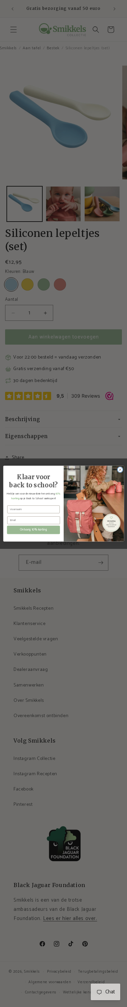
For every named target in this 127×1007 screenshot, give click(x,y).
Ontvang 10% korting (33, 529)
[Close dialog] (120, 469)
